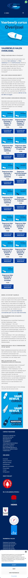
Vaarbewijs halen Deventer (9, 545)
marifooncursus (16, 62)
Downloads (5, 458)
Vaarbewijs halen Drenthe (9, 548)
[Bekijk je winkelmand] (23, 13)
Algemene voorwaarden (8, 466)
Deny (14, 569)
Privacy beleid (14, 576)
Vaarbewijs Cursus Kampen (9, 542)
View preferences (14, 572)
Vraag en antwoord (7, 460)
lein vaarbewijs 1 (12, 61)
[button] (26, 551)
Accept (14, 565)
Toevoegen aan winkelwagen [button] (7, 131)
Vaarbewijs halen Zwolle (8, 546)
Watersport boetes (7, 462)
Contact (4, 470)
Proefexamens (6, 464)
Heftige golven (6, 471)
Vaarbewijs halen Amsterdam (9, 543)
